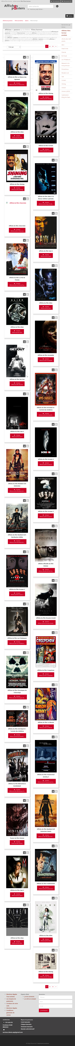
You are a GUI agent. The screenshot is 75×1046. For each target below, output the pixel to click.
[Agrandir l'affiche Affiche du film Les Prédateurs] (27, 604)
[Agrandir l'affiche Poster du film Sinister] (27, 800)
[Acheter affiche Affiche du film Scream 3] (53, 473)
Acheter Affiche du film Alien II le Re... (46, 203)
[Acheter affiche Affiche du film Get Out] (24, 341)
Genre (26, 20)
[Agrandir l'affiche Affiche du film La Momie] (56, 684)
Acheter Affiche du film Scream (46, 150)
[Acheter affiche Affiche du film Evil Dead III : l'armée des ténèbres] (53, 369)
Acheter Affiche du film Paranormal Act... (46, 781)
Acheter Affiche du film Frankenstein (46, 888)
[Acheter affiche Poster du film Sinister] (24, 800)
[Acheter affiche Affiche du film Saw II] (53, 213)
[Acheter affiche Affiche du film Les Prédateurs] (24, 604)
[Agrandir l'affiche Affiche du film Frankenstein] (56, 846)
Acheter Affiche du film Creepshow (45, 674)
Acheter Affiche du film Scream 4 (46, 463)
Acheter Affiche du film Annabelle (46, 359)
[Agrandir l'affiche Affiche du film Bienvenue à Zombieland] (27, 745)
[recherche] (57, 6)
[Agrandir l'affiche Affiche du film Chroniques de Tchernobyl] (27, 652)
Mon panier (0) (67, 1)
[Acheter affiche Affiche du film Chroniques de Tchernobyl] (24, 652)
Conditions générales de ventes (10, 1012)
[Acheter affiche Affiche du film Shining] (53, 57)
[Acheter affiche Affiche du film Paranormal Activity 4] (53, 737)
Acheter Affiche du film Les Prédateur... (17, 642)
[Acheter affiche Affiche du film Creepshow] (53, 632)
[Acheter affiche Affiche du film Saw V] (24, 393)
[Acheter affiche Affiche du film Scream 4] (53, 424)
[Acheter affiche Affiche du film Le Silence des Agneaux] (24, 57)
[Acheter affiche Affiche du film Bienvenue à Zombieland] (24, 745)
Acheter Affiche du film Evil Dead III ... (46, 414)
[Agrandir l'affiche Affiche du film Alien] (27, 94)
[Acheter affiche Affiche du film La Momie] (53, 684)
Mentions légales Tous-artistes (11, 995)
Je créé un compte (30, 999)
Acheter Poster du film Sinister (17, 842)
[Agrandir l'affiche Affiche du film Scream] (56, 108)
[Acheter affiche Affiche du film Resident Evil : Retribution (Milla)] (24, 500)
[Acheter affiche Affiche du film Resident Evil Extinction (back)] (53, 791)
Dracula (64, 52)
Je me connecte (29, 996)
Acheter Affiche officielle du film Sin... (46, 570)
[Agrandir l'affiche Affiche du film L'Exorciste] (27, 198)
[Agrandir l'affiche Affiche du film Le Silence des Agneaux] (27, 57)
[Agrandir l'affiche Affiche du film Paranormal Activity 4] (56, 737)
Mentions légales (11, 1008)
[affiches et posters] (14, 6)
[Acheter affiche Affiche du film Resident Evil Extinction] (24, 446)
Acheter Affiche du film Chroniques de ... (17, 697)
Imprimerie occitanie (43, 1043)
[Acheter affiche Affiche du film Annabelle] (53, 317)
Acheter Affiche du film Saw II (46, 255)
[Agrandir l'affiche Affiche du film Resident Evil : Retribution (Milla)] (27, 500)
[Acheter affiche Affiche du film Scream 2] (24, 551)
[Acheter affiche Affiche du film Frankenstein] (53, 846)
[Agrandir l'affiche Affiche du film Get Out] (27, 341)
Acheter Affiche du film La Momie (46, 726)
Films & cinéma (19, 20)
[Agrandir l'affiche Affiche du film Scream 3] (56, 473)
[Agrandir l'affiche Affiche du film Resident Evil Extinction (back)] (56, 791)
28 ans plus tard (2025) (66, 40)
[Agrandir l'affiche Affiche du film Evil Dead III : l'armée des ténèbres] (56, 369)
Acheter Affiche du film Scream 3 (46, 515)
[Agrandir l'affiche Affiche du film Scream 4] (56, 424)
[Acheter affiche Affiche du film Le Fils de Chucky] (24, 240)
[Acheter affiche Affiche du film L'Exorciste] (24, 198)
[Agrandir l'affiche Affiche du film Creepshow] (56, 632)
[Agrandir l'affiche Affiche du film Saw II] (56, 213)
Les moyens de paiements (11, 1000)
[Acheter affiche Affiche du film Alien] (24, 94)
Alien (63, 45)
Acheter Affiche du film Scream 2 (17, 593)
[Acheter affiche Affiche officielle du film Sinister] (53, 526)
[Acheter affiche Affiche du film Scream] (53, 108)
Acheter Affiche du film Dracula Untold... (46, 622)
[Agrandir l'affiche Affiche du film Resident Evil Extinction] (27, 446)
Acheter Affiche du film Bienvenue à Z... (17, 790)
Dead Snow (65, 48)
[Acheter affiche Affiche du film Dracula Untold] (53, 580)
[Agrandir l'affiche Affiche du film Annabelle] (56, 317)
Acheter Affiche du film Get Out (17, 383)
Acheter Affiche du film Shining (45, 97)
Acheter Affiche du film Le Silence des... (17, 83)
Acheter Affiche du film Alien (17, 136)
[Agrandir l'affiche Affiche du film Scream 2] (27, 551)
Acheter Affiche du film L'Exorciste (17, 230)
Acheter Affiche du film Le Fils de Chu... (17, 284)
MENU (70, 16)
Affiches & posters (8, 20)
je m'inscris (44, 1010)
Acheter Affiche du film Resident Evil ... (17, 490)
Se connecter (56, 1)
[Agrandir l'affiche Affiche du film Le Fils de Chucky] (27, 240)
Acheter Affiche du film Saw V (17, 435)
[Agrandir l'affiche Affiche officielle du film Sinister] (56, 526)
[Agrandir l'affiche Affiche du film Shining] (56, 57)
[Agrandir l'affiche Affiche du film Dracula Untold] (56, 580)
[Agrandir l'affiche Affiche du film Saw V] (27, 393)
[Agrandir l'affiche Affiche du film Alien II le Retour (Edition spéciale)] (56, 160)
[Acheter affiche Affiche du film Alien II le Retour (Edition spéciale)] (53, 160)
